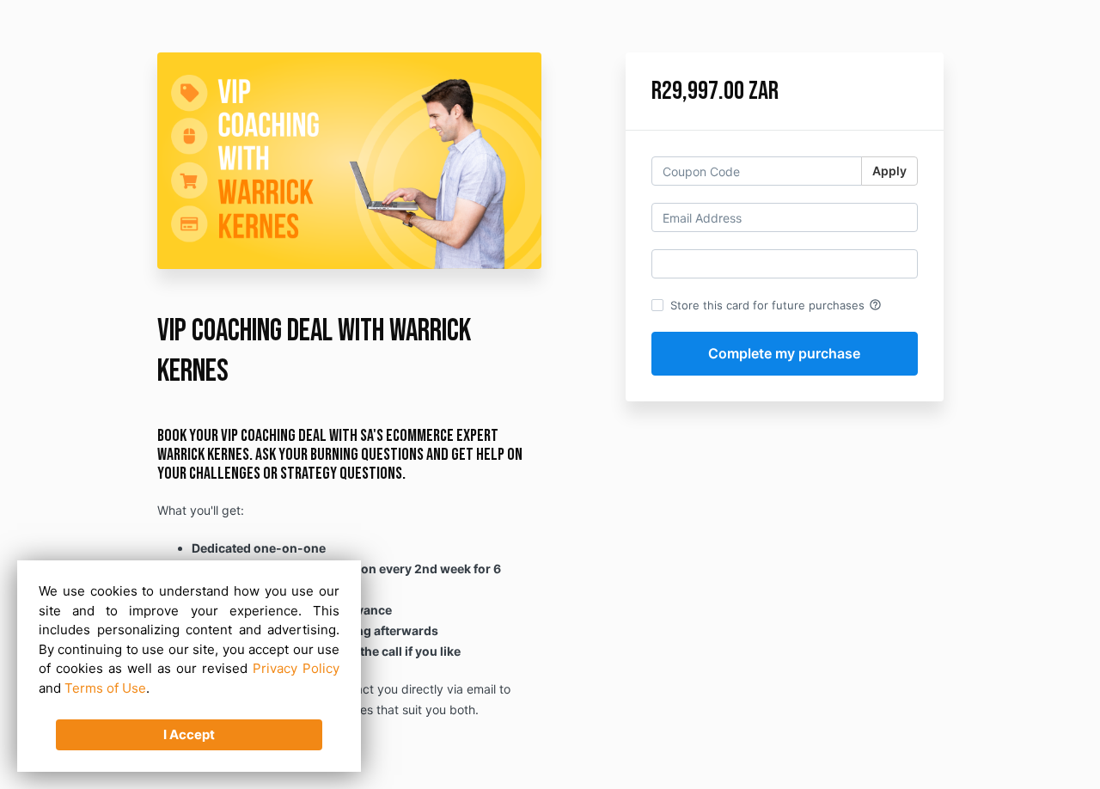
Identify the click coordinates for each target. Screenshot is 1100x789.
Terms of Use (105, 688)
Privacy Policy (296, 668)
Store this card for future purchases (776, 305)
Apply (889, 170)
